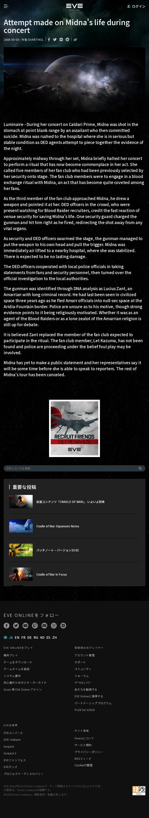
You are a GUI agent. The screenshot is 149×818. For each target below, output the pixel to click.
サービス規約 (83, 745)
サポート (80, 662)
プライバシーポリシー (88, 752)
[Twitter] (16, 626)
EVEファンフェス (15, 760)
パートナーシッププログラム (93, 703)
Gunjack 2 (10, 753)
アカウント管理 (84, 655)
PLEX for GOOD (84, 710)
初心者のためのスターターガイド (25, 682)
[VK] (63, 626)
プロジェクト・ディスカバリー (24, 774)
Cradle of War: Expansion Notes (57, 526)
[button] (136, 6)
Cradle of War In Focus (51, 574)
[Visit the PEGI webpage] (138, 790)
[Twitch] (35, 626)
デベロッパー (83, 682)
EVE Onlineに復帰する (88, 696)
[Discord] (44, 626)
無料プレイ (11, 655)
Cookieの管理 (83, 765)
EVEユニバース (13, 733)
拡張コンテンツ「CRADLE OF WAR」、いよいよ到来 (70, 501)
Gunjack (9, 746)
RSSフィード (82, 758)
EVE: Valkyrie (12, 739)
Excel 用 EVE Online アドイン (23, 689)
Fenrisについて (84, 738)
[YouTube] (25, 626)
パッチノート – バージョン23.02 (57, 550)
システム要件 (12, 676)
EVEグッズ (10, 767)
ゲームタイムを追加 (16, 669)
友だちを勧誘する (85, 689)
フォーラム (81, 676)
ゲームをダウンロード (18, 662)
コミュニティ (83, 669)
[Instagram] (54, 626)
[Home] (74, 9)
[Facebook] (6, 626)
